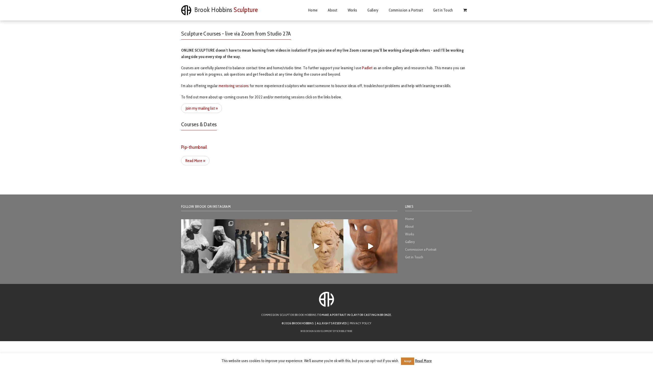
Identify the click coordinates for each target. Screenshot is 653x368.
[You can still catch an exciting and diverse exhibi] (208, 246)
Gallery (379, 10)
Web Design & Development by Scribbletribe (326, 331)
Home (326, 10)
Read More (423, 361)
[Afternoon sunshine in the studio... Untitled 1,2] (262, 246)
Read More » (195, 160)
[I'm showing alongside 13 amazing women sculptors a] (370, 246)
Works (362, 10)
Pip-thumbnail (194, 147)
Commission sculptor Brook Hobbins (288, 315)
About (344, 10)
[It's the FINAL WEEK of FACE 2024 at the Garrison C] (316, 246)
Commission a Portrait (411, 10)
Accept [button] (407, 361)
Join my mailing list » (201, 108)
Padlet (367, 67)
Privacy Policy (361, 323)
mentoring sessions (234, 85)
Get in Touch (446, 10)
